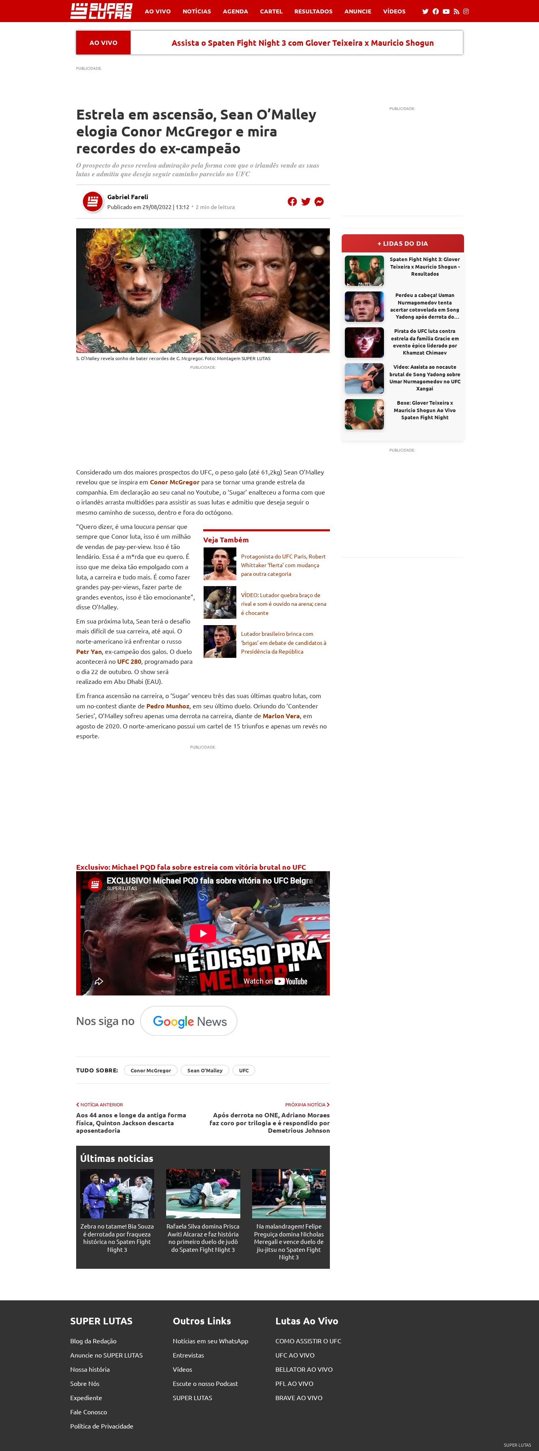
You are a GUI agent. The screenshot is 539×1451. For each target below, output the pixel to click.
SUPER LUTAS (192, 1397)
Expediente (86, 1397)
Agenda (235, 11)
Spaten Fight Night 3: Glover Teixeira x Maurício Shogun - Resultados (425, 266)
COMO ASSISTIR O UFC (308, 1341)
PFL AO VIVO (294, 1383)
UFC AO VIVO (294, 1355)
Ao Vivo (158, 11)
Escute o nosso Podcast (205, 1383)
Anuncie (357, 11)
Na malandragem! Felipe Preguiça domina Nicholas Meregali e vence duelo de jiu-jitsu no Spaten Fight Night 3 (289, 1241)
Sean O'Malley (205, 1070)
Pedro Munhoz (167, 706)
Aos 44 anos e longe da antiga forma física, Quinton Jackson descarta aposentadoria (131, 1122)
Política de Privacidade (101, 1426)
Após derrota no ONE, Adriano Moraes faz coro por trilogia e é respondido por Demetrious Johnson (270, 1122)
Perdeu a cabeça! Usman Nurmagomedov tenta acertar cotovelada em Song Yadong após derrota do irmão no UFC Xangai (424, 305)
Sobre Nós (84, 1383)
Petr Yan (89, 651)
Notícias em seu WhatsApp (210, 1341)
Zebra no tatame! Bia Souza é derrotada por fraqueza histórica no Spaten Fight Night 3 (117, 1237)
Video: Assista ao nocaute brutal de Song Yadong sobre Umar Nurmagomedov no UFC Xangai (424, 377)
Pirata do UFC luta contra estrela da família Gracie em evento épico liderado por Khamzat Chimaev (425, 341)
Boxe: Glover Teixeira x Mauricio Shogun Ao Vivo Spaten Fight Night (425, 409)
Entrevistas (188, 1355)
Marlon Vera (281, 715)
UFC (244, 1070)
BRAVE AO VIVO (298, 1397)
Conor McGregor (175, 482)
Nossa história (90, 1369)
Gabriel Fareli (127, 196)
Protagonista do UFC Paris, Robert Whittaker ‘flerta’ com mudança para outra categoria (283, 565)
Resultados (313, 11)
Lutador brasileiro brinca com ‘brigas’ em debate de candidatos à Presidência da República (283, 642)
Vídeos (394, 11)
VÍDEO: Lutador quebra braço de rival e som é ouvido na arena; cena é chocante (283, 603)
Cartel (271, 11)
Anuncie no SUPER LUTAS (106, 1355)
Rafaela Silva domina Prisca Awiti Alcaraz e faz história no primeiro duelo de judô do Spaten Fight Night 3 (203, 1237)
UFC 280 (129, 661)
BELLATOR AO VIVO (304, 1369)
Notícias (197, 11)
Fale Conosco (88, 1412)
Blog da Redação (93, 1341)
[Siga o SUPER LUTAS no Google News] (161, 1035)
